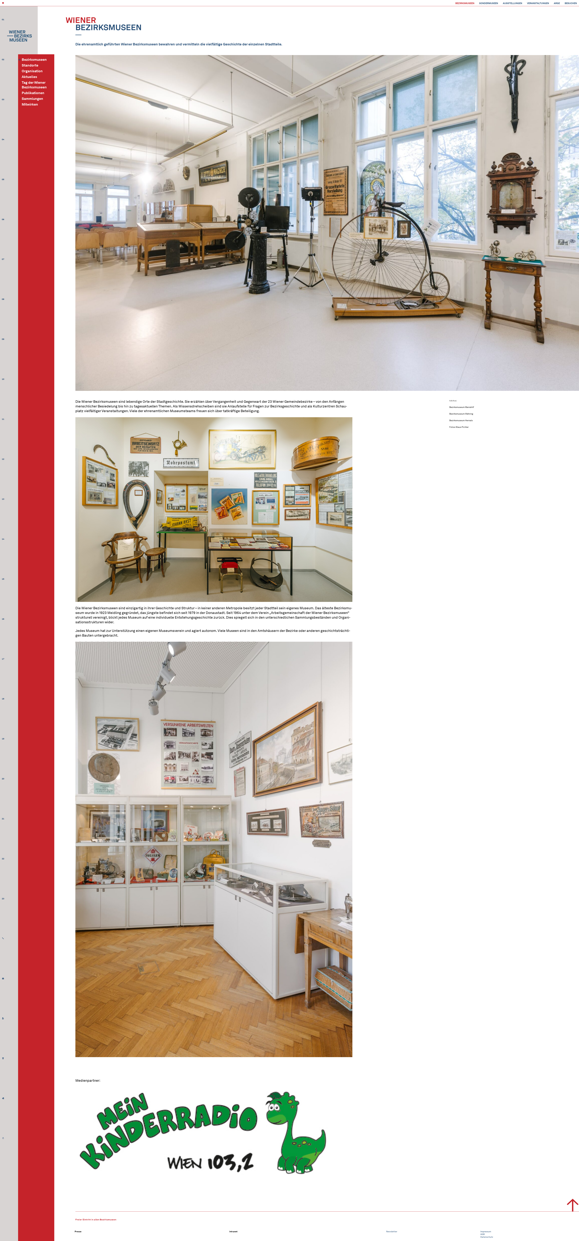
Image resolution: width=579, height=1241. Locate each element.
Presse (78, 1231)
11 (3, 419)
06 (3, 219)
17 (3, 659)
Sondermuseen (488, 3)
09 (3, 339)
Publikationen (33, 93)
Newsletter (391, 1231)
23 (3, 898)
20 (3, 778)
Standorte (30, 65)
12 (3, 459)
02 (3, 59)
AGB (482, 1234)
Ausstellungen (512, 3)
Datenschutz (486, 1237)
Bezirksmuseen (464, 3)
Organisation (32, 71)
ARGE (557, 3)
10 (3, 379)
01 (3, 19)
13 (3, 499)
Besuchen (571, 3)
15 (3, 579)
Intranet (233, 1231)
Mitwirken (30, 104)
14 (3, 539)
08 (3, 299)
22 (3, 858)
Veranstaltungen (538, 3)
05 (3, 179)
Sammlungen (32, 99)
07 (3, 259)
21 (3, 818)
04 (3, 139)
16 (3, 619)
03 (3, 99)
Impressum (485, 1231)
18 (3, 699)
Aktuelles (29, 77)
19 (3, 738)
